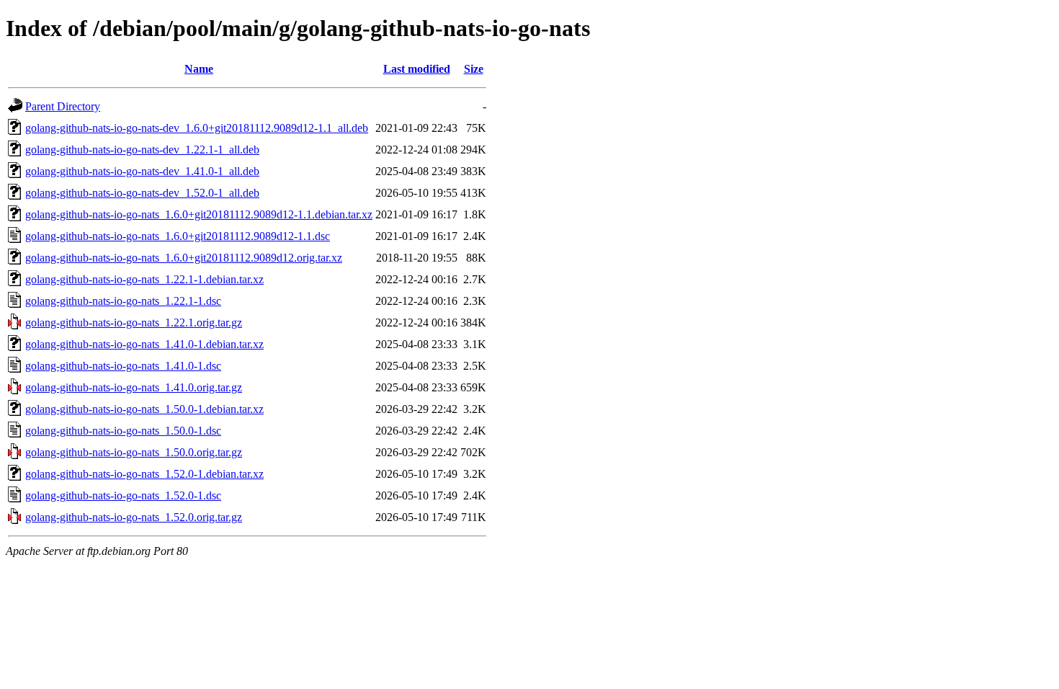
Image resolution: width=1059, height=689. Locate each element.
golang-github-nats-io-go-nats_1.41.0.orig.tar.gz (133, 387)
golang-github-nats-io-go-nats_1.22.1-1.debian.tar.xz (144, 279)
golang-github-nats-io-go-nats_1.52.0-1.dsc (123, 495)
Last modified (416, 69)
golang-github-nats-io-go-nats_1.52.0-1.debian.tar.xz (144, 474)
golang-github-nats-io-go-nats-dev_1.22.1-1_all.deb (142, 149)
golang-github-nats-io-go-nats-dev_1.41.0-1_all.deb (142, 171)
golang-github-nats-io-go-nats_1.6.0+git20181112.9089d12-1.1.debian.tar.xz (198, 214)
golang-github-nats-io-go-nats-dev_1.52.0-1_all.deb (142, 193)
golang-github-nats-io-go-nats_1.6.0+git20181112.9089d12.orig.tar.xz (183, 258)
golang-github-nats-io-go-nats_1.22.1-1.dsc (123, 301)
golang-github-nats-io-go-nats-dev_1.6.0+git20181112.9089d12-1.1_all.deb (196, 128)
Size (473, 69)
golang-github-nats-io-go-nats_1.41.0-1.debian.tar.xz (144, 344)
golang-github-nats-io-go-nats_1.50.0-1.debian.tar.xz (144, 409)
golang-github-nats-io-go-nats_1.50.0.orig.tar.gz (133, 452)
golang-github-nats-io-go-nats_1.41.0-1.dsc (123, 366)
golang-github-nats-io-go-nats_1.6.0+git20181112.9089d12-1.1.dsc (177, 236)
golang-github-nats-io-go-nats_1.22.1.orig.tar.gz (133, 322)
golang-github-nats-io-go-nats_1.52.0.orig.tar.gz (133, 517)
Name (198, 69)
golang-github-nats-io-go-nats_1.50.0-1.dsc (123, 430)
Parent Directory (62, 106)
